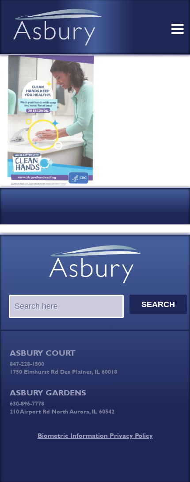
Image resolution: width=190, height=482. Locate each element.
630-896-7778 (27, 403)
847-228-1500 (27, 364)
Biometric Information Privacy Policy (95, 435)
